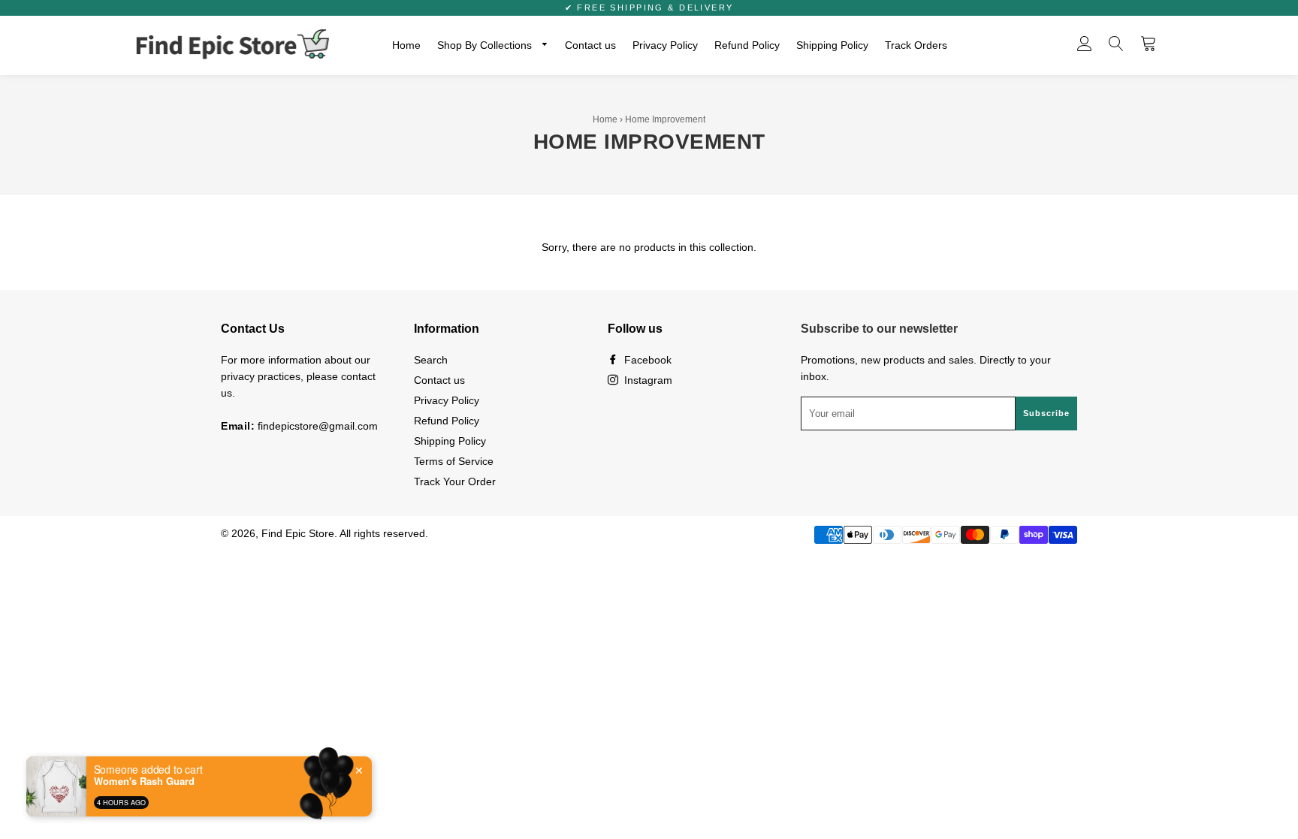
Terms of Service (454, 461)
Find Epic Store (297, 533)
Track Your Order (455, 481)
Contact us (590, 45)
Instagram (646, 380)
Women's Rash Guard (144, 781)
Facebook (646, 360)
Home (406, 45)
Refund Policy (747, 45)
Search (431, 360)
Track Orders (916, 45)
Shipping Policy (832, 45)
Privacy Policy (665, 45)
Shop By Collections (486, 45)
